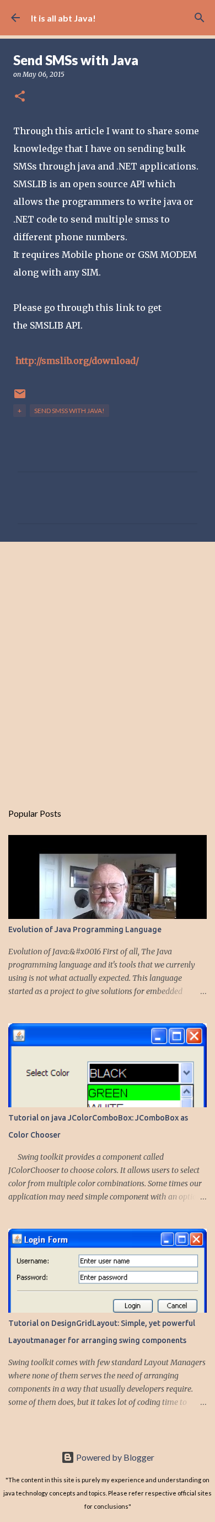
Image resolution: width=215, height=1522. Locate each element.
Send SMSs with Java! (69, 410)
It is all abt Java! (63, 18)
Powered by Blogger (114, 1457)
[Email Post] (19, 398)
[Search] (199, 17)
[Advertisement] (107, 666)
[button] (19, 96)
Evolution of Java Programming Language (85, 929)
